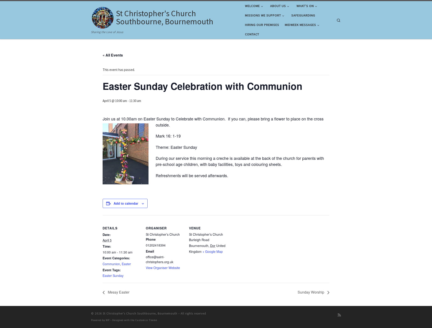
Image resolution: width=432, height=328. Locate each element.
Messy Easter (118, 292)
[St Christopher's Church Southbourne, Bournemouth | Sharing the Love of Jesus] (102, 16)
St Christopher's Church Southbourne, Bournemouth (140, 313)
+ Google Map (212, 251)
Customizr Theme (146, 320)
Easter (126, 264)
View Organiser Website (163, 267)
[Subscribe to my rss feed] (339, 315)
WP (108, 320)
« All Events (113, 55)
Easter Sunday (113, 275)
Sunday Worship (311, 292)
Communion (111, 264)
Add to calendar (126, 203)
